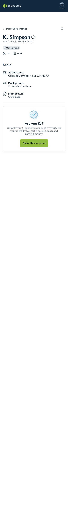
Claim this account (34, 143)
